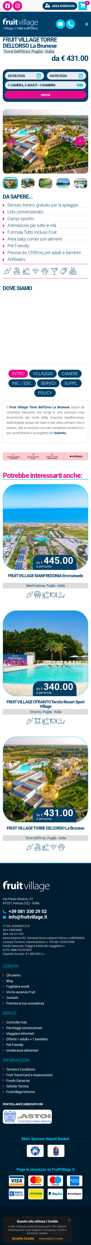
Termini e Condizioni (20, 1069)
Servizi (48, 383)
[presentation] (11, 141)
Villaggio (43, 373)
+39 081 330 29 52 (28, 911)
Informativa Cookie (51, 1238)
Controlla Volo (16, 1022)
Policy (45, 392)
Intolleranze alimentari (22, 1050)
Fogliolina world (17, 986)
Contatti (12, 998)
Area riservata (63, 6)
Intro (18, 373)
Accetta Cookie (23, 1238)
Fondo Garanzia (18, 1080)
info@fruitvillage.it (28, 917)
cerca (45, 94)
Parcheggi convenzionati (24, 1028)
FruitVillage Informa (20, 1092)
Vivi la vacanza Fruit (20, 992)
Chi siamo (13, 975)
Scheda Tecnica (17, 1086)
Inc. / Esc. (22, 383)
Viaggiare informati (20, 1033)
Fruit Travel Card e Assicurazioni (29, 1075)
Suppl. (71, 383)
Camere (70, 373)
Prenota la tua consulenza (25, 1003)
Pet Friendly (14, 1045)
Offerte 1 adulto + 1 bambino (27, 1039)
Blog (9, 981)
